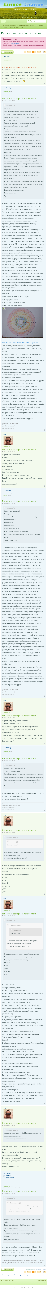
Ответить (8, 52)
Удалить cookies (41, 1283)
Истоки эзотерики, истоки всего (21, 33)
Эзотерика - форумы (9, 25)
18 (45, 51)
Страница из (41, 1269)
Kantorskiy (7, 88)
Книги (16, 17)
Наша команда (42, 1280)
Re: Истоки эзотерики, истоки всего (19, 67)
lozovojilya (7, 1173)
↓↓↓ (3, 21)
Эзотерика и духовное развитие (26, 25)
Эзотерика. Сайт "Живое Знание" (23, 1287)
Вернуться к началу (44, 83)
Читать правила (14, 43)
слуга (6, 434)
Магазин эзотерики (30, 17)
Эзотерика (6, 17)
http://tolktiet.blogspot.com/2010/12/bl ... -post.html (20, 343)
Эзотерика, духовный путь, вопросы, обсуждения (16, 1275)
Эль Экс (6, 56)
